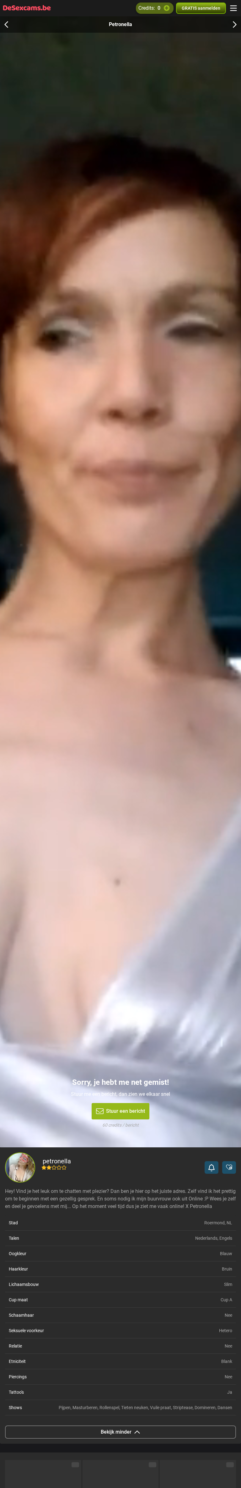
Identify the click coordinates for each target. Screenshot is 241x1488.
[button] (211, 1167)
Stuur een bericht (125, 1111)
